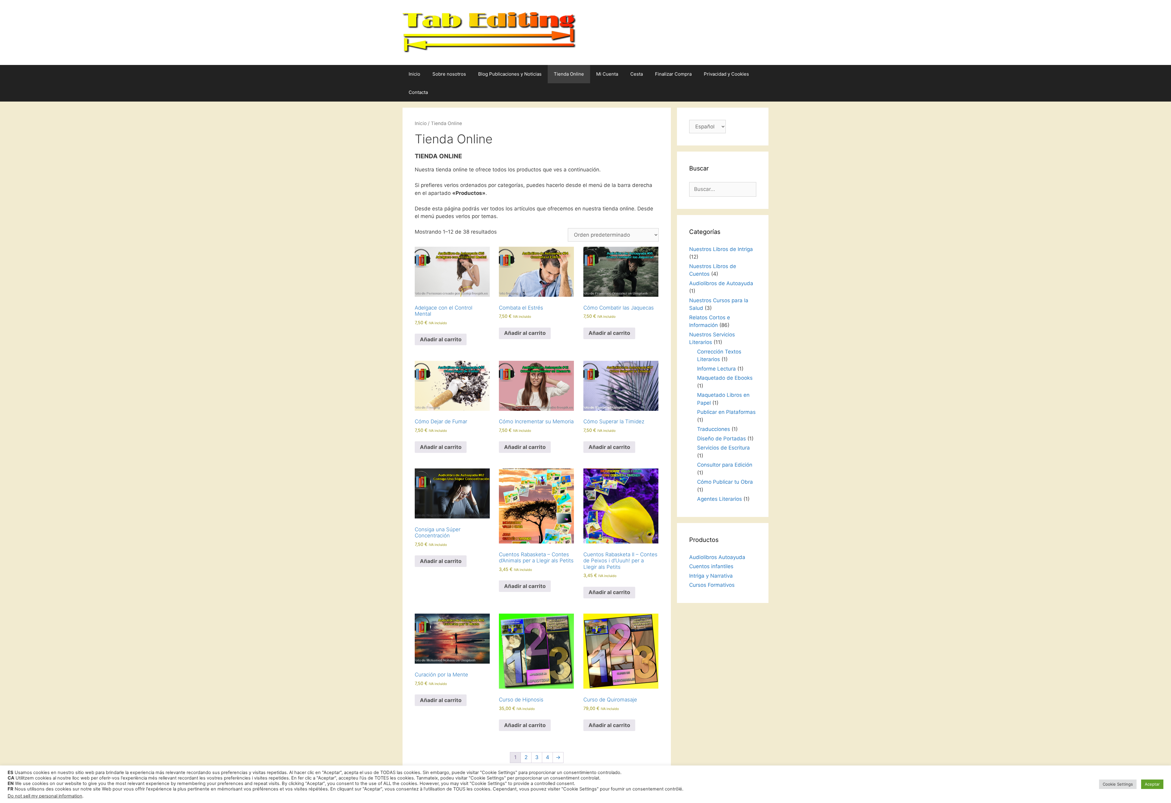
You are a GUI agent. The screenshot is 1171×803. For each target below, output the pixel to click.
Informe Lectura (716, 369)
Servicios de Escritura (723, 448)
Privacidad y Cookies (726, 74)
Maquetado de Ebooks (725, 378)
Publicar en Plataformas (726, 412)
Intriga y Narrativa (711, 576)
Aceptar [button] (1152, 784)
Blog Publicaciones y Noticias (510, 74)
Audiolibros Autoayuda (717, 557)
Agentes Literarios (719, 499)
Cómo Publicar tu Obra (725, 482)
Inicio (414, 74)
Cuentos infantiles (711, 566)
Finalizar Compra (673, 74)
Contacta (418, 92)
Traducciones (713, 429)
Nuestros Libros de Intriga (721, 249)
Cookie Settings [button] (1118, 784)
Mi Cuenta (607, 74)
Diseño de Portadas (721, 439)
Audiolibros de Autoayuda (721, 283)
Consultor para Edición (724, 465)
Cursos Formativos (712, 585)
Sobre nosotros (449, 74)
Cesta (636, 74)
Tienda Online (569, 74)
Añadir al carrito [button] (440, 339)
